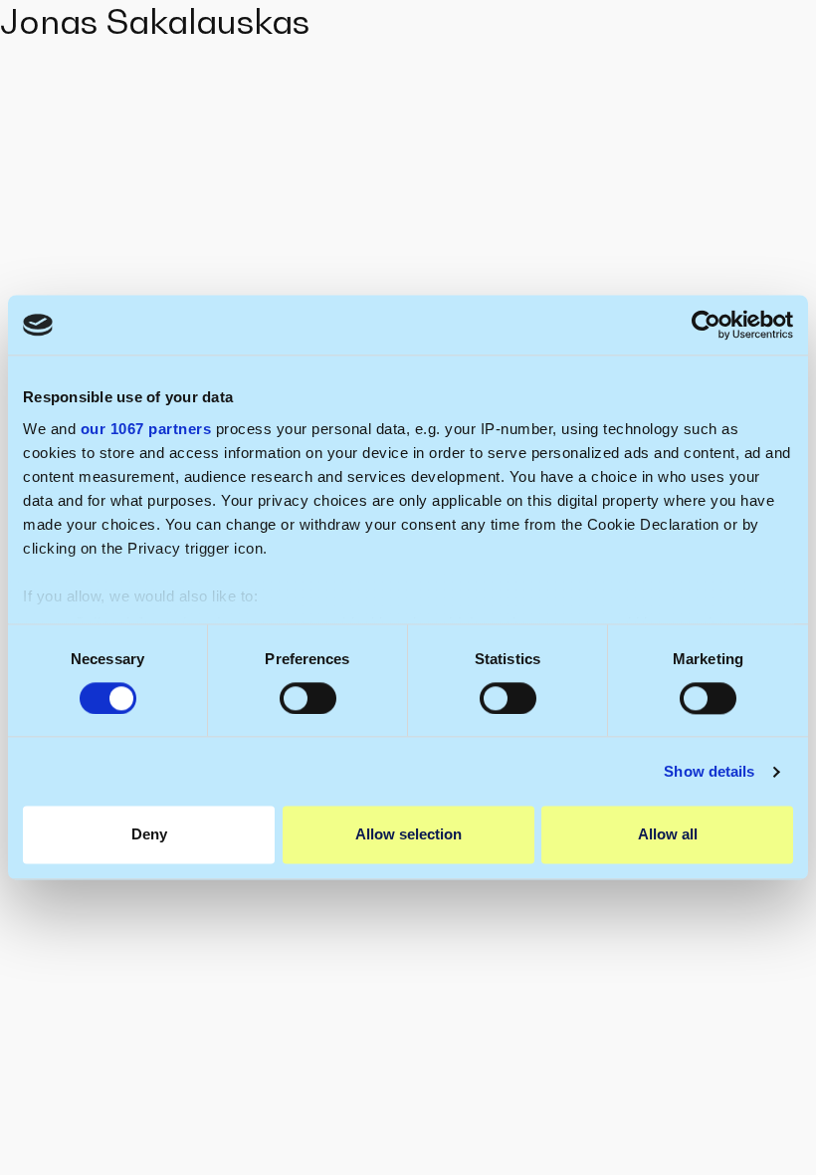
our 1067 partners (146, 428)
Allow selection (408, 834)
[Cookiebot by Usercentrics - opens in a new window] (706, 325)
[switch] (308, 698)
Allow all (668, 834)
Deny (149, 834)
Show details (709, 771)
